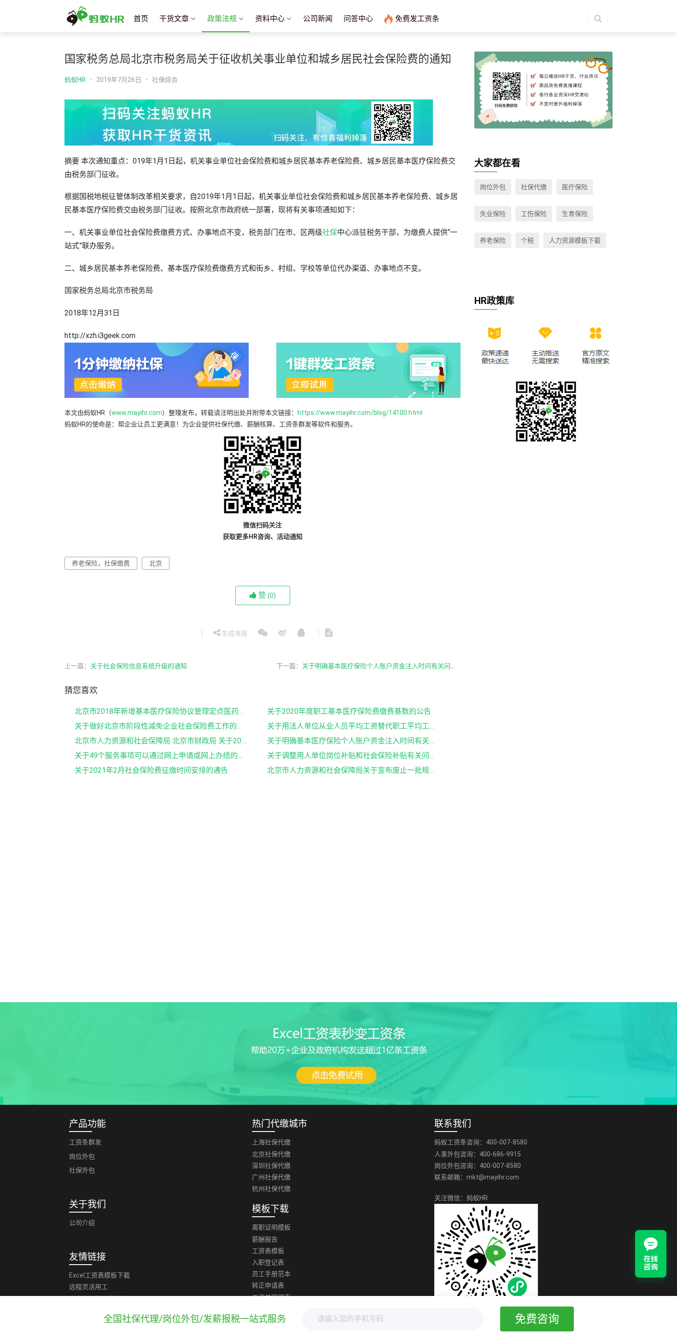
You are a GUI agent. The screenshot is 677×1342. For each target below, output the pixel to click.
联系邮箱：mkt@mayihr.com (476, 1177)
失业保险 (493, 213)
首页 (141, 18)
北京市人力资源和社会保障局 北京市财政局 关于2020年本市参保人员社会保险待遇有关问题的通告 (161, 740)
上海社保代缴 (271, 1142)
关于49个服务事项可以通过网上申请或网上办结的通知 (161, 755)
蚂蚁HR (75, 79)
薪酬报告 (265, 1239)
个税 (527, 240)
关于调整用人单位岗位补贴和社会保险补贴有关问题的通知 (353, 755)
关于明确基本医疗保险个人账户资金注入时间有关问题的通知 (353, 740)
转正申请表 (268, 1285)
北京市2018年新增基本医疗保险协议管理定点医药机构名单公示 (161, 711)
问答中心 (358, 18)
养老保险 (493, 240)
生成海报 (233, 633)
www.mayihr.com (136, 412)
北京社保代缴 (271, 1154)
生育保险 (575, 213)
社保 (329, 232)
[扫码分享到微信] (262, 633)
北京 (155, 563)
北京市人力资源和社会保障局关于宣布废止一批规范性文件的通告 (353, 770)
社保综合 (165, 79)
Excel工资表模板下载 (99, 1275)
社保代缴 (534, 187)
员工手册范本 (271, 1274)
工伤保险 (534, 213)
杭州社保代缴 (271, 1188)
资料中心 (270, 18)
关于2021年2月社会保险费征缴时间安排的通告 (151, 770)
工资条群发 (85, 1142)
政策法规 (222, 18)
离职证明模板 (271, 1227)
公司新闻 (318, 18)
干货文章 (174, 18)
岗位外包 (493, 187)
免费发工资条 (417, 18)
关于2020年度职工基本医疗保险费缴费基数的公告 (349, 711)
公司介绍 (82, 1222)
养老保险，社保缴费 (101, 563)
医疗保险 (575, 187)
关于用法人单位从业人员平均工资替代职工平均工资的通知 (353, 726)
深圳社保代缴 (271, 1165)
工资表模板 (268, 1250)
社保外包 (82, 1170)
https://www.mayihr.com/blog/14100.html (360, 412)
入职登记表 (268, 1262)
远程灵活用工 (88, 1286)
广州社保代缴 (271, 1177)
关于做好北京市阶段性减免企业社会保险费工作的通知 (161, 726)
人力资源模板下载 (575, 240)
